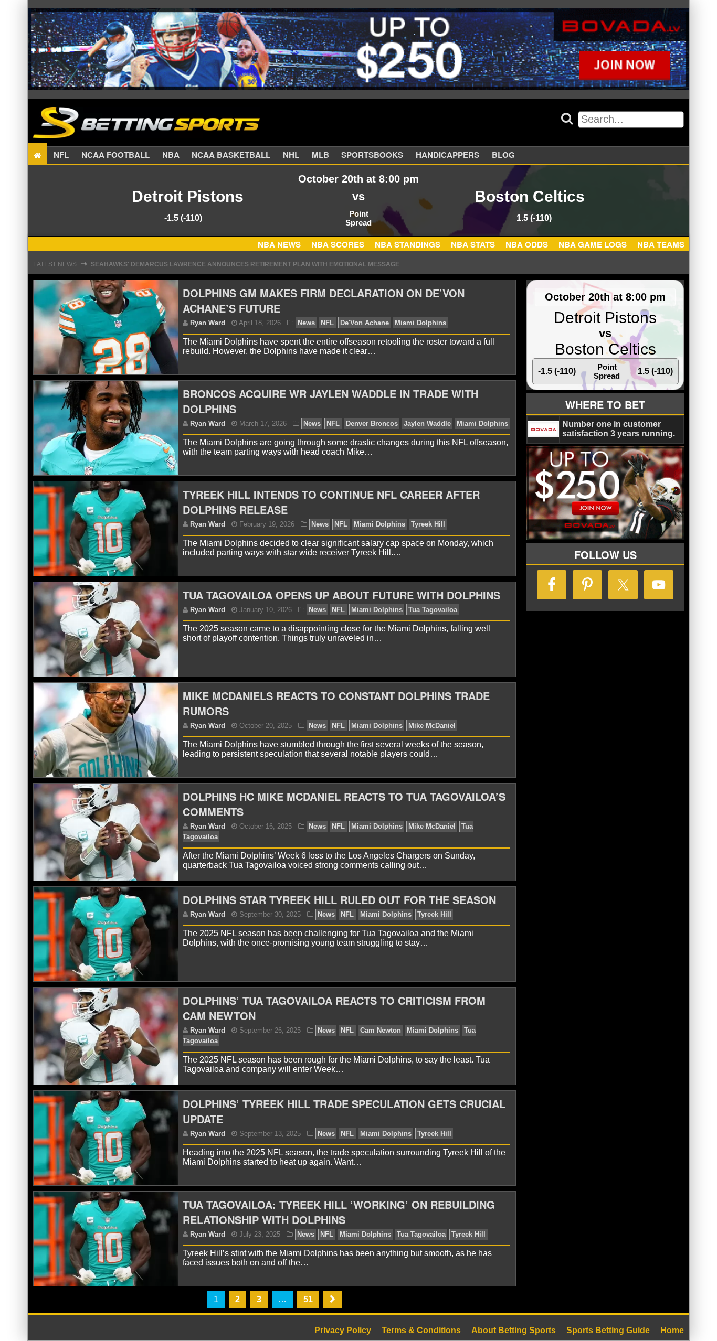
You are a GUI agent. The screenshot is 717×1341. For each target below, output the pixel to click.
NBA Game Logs (592, 244)
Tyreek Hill (428, 524)
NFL (61, 155)
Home (672, 1330)
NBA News (279, 244)
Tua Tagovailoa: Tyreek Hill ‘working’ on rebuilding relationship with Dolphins (339, 1212)
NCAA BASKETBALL (231, 155)
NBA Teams (660, 244)
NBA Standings (407, 244)
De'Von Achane (364, 323)
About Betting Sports (513, 1330)
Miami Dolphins (420, 323)
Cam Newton (380, 1030)
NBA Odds (526, 244)
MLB (320, 155)
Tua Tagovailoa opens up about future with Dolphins (341, 595)
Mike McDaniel (432, 725)
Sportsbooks (372, 155)
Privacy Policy (342, 1330)
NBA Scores (337, 244)
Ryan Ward (207, 323)
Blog (503, 155)
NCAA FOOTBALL (115, 155)
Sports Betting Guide (608, 1330)
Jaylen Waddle (427, 423)
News (306, 323)
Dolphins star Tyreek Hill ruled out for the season (339, 899)
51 (308, 1299)
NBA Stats (473, 244)
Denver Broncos (372, 423)
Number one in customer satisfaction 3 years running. (618, 429)
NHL (291, 155)
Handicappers (447, 155)
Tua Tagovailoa (432, 610)
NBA (171, 155)
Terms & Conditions (421, 1330)
